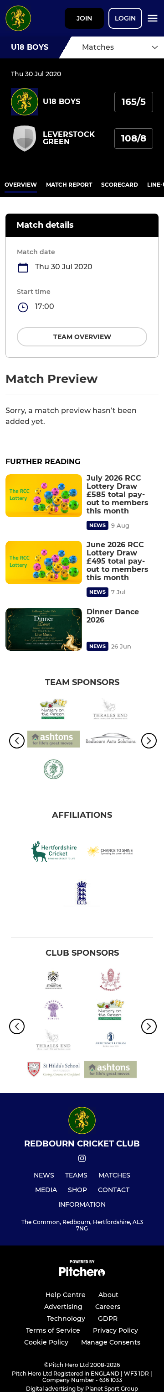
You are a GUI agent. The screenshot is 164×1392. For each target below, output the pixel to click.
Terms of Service (53, 1330)
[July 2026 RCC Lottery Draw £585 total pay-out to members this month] (43, 496)
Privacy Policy (115, 1330)
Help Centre (66, 1295)
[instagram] (82, 1160)
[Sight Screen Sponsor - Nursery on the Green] (53, 710)
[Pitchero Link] (82, 1274)
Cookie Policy (46, 1342)
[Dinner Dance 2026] (43, 629)
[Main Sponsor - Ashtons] (53, 741)
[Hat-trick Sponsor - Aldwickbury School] (53, 1011)
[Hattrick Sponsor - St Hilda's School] (53, 1071)
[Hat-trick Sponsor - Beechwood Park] (110, 981)
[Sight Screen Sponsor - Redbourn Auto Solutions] (110, 741)
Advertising (63, 1307)
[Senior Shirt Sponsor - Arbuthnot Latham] (110, 1041)
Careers (107, 1307)
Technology (66, 1318)
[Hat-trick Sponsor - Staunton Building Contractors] (53, 981)
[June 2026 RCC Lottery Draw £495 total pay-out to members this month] (43, 562)
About (108, 1295)
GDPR (108, 1318)
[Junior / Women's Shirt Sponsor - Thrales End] (110, 710)
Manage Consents (110, 1342)
